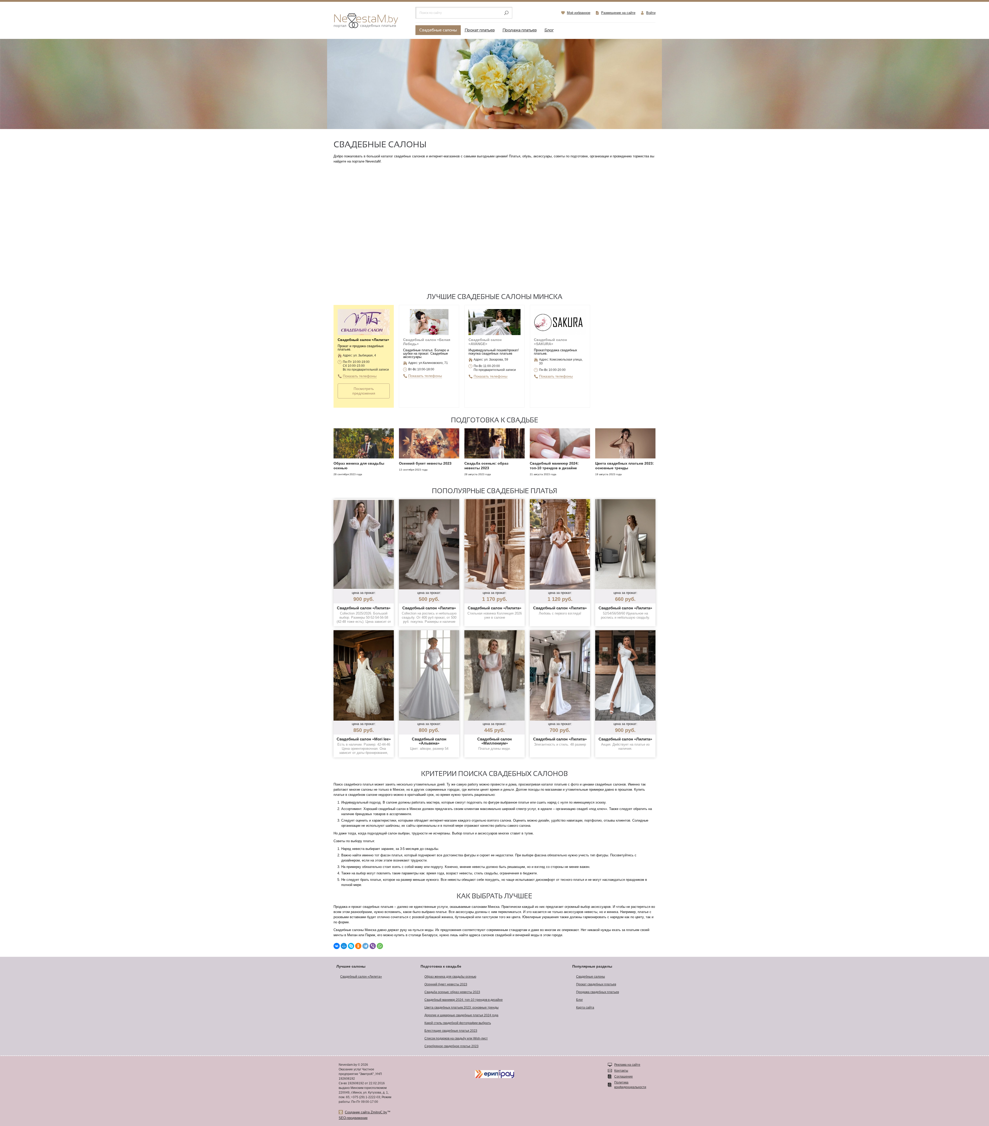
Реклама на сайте (627, 1065)
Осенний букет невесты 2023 (445, 984)
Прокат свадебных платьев (596, 984)
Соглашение (623, 1076)
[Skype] (351, 946)
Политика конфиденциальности (630, 1085)
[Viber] (373, 946)
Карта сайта (585, 1007)
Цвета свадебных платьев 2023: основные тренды (461, 1007)
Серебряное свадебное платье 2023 (451, 1046)
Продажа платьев (519, 30)
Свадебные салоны (438, 30)
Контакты (621, 1070)
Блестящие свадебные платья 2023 (450, 1031)
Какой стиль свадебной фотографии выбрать (457, 1023)
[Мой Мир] (344, 946)
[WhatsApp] (380, 946)
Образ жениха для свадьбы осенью (450, 976)
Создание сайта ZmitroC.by (366, 1112)
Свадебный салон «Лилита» (361, 976)
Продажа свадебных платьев (597, 992)
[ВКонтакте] (337, 946)
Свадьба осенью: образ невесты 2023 (452, 992)
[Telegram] (365, 946)
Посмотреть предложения (363, 391)
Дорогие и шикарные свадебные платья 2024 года (461, 1015)
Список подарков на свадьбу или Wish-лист (456, 1038)
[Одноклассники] (358, 946)
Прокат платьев (480, 30)
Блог (549, 30)
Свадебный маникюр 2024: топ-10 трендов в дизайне (463, 1000)
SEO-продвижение (353, 1118)
